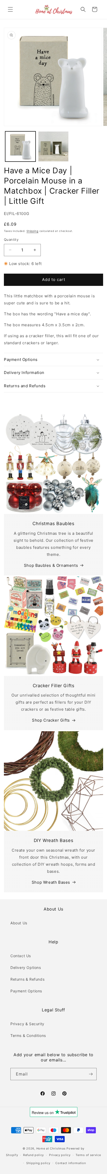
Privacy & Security (27, 1024)
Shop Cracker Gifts (51, 720)
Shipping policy (38, 1163)
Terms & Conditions (28, 1035)
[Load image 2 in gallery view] (53, 146)
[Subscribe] (90, 1074)
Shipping (32, 230)
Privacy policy (60, 1155)
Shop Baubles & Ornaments (51, 565)
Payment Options (26, 991)
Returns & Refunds (27, 979)
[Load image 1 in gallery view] (20, 146)
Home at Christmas (51, 1148)
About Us (18, 923)
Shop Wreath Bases (51, 882)
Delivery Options (25, 967)
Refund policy (33, 1155)
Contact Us (20, 956)
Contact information (70, 1163)
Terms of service (88, 1155)
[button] (10, 9)
